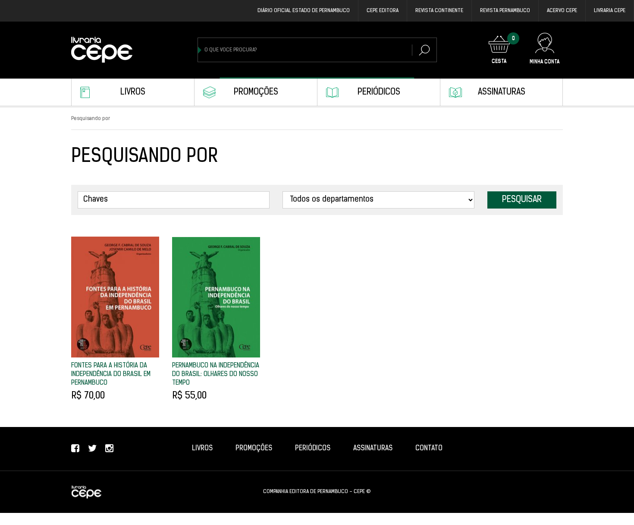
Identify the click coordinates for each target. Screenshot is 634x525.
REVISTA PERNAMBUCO (505, 10)
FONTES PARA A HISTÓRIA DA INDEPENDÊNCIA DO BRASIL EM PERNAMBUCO (111, 374)
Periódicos (379, 92)
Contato (429, 448)
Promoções (256, 92)
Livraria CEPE (609, 10)
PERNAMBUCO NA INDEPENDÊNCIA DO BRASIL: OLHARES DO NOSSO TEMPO (215, 374)
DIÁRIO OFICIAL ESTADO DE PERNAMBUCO (303, 10)
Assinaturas (501, 92)
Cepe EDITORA (383, 10)
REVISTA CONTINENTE (439, 10)
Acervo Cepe (562, 10)
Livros (132, 92)
